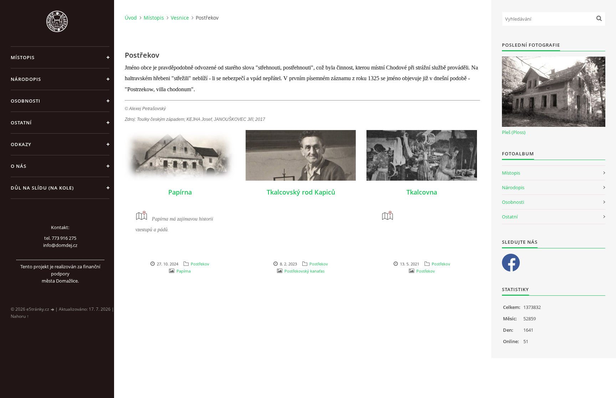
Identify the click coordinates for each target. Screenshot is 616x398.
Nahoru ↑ (20, 316)
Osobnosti (25, 101)
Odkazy (21, 144)
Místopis (23, 57)
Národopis (26, 79)
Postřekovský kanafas (304, 271)
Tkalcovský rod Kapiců (301, 192)
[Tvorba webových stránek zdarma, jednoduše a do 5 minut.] (52, 309)
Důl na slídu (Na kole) (42, 188)
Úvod (131, 17)
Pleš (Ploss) (513, 132)
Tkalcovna (421, 192)
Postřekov (200, 264)
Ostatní (21, 122)
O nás (18, 166)
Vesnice (180, 17)
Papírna (180, 192)
